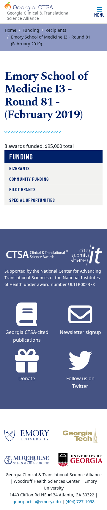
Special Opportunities (32, 200)
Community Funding (29, 179)
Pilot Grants (22, 189)
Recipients (55, 30)
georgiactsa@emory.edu (36, 502)
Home (10, 30)
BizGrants (19, 168)
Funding (31, 30)
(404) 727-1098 (80, 502)
